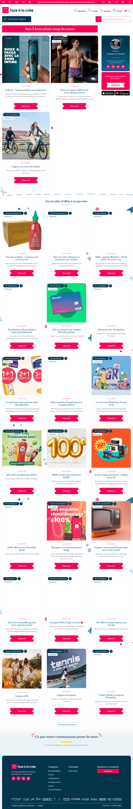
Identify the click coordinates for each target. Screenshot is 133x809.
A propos (107, 11)
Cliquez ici (26, 106)
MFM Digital (117, 805)
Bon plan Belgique (54, 771)
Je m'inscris (115, 85)
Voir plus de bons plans (66, 724)
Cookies (40, 806)
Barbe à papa (73, 771)
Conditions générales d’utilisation (22, 806)
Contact (119, 11)
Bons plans (82, 11)
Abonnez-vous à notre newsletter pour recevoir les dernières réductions (66, 2)
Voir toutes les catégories (17, 19)
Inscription (108, 771)
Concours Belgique (54, 790)
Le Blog (95, 11)
